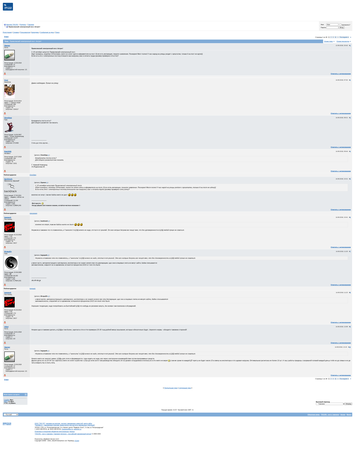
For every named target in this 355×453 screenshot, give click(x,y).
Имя (322, 24)
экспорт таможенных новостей (72, 423)
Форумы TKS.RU (12, 24)
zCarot (76, 440)
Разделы (23, 24)
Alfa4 (6, 327)
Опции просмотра (343, 41)
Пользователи (25, 32)
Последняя (344, 37)
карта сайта (88, 423)
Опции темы (328, 41)
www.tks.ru (77, 429)
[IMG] (6, 401)
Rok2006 (7, 152)
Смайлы (7, 400)
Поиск (57, 32)
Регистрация (7, 32)
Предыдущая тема (170, 388)
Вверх (349, 414)
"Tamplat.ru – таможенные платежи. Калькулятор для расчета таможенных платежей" (65, 425)
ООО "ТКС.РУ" (40, 423)
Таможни (31, 24)
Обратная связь (314, 414)
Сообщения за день (47, 32)
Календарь (35, 32)
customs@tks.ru (67, 429)
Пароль (323, 27)
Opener (7, 46)
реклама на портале (53, 423)
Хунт (6, 80)
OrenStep (8, 118)
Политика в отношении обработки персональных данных (55, 431)
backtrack (8, 179)
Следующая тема (185, 388)
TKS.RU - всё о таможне (330, 414)
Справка (16, 32)
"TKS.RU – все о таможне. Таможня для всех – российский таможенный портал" (63, 434)
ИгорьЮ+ (8, 252)
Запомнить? (346, 25)
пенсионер (33, 213)
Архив (342, 414)
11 (335, 37)
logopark (7, 217)
